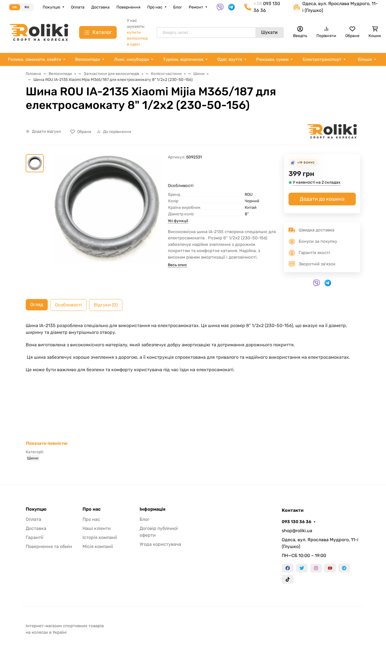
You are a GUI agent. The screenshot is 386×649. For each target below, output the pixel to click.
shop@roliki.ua (297, 530)
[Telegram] (344, 568)
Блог (177, 7)
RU (27, 7)
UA (14, 7)
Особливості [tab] (68, 305)
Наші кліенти (97, 528)
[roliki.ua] (39, 32)
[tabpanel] (193, 391)
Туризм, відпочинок (183, 59)
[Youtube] (330, 568)
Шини (32, 458)
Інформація (152, 509)
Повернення (128, 7)
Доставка (100, 7)
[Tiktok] (288, 579)
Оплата (77, 7)
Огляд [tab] (36, 304)
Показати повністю (47, 443)
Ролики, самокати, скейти (34, 59)
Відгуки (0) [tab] (106, 305)
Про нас (154, 7)
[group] (107, 222)
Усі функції (178, 220)
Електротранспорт (322, 59)
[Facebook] (288, 568)
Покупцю (51, 7)
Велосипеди (87, 59)
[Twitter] (302, 568)
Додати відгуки (46, 131)
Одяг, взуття (229, 59)
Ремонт (196, 7)
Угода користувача (160, 544)
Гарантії (34, 537)
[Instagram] (316, 568)
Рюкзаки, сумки (272, 59)
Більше (365, 59)
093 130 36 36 (296, 521)
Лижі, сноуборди (131, 59)
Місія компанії (98, 546)
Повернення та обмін (49, 546)
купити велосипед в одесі (137, 38)
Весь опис (177, 265)
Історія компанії (100, 537)
